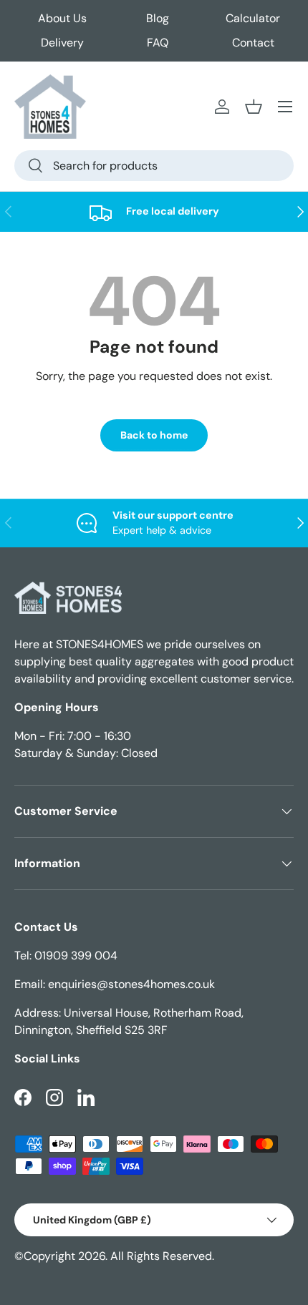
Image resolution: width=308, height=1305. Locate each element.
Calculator (253, 18)
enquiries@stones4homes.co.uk (131, 984)
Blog (157, 18)
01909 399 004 (75, 955)
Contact (253, 42)
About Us (62, 18)
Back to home (154, 435)
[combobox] (154, 165)
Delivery (62, 42)
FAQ (157, 42)
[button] (253, 106)
